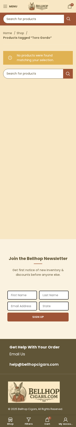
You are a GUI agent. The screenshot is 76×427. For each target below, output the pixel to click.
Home (8, 33)
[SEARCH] (68, 19)
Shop (21, 33)
